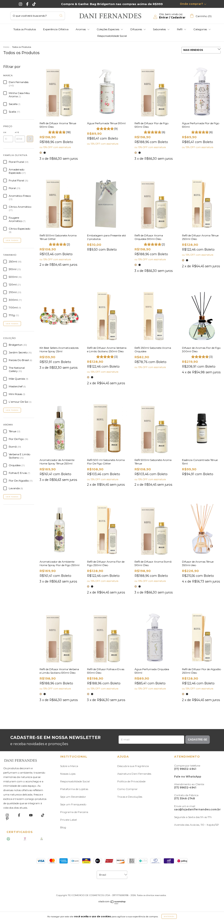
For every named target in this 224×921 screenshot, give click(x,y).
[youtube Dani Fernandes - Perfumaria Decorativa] (31, 815)
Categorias (200, 29)
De (5, 132)
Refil (180, 29)
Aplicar (30, 139)
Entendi (169, 916)
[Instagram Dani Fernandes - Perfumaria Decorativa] (21, 4)
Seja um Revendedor (73, 796)
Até (17, 132)
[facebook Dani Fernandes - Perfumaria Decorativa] (19, 815)
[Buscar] (61, 15)
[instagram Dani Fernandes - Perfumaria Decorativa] (7, 815)
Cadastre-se (197, 739)
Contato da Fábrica (186, 796)
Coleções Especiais (108, 29)
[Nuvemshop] (112, 903)
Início (6, 47)
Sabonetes (159, 29)
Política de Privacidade (131, 781)
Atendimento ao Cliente (189, 786)
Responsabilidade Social (112, 35)
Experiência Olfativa (55, 29)
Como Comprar (127, 789)
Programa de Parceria (74, 812)
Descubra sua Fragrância (133, 766)
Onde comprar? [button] (191, 3)
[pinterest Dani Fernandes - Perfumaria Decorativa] (7, 818)
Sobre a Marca (69, 766)
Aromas (81, 29)
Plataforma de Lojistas (74, 789)
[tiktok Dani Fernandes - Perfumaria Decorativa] (43, 815)
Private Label (68, 819)
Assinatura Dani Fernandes (134, 773)
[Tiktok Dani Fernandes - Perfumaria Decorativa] (34, 4)
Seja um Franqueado (73, 804)
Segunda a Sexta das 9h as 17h (193, 817)
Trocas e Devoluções (129, 796)
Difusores (136, 29)
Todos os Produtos (24, 29)
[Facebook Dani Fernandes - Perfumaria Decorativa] (27, 4)
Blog (63, 827)
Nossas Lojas (67, 773)
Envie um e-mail (197, 807)
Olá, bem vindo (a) (172, 15)
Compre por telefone (187, 767)
